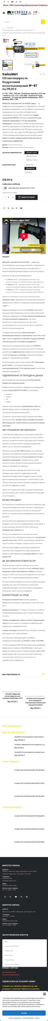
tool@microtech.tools (9, 885)
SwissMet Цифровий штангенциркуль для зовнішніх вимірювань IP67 (12, 696)
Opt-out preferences (15, 1018)
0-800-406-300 (7, 878)
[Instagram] (16, 1)
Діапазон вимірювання (12, 153)
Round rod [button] (29, 165)
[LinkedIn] (20, 1)
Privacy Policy (9, 960)
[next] (44, 74)
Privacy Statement (28, 1018)
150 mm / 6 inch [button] (31, 152)
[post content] (12, 684)
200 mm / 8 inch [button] (31, 156)
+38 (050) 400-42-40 (9, 881)
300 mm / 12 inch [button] (31, 160)
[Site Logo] (17, 12)
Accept (24, 1013)
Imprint (37, 1018)
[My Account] (29, 12)
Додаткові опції (8, 165)
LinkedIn (13, 208)
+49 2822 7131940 (8, 916)
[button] (44, 994)
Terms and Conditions (12, 964)
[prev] (40, 74)
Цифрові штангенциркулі (16, 147)
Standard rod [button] (30, 168)
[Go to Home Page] (3, 28)
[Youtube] (12, 1)
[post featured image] (7, 738)
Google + (17, 208)
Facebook (4, 208)
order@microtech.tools (9, 921)
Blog (6, 941)
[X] (8, 1)
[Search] (43, 22)
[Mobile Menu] (3, 13)
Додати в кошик (28, 197)
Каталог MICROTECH (12, 946)
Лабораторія (9, 951)
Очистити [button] (28, 172)
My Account (9, 955)
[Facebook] (4, 1)
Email (21, 208)
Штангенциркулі (29, 147)
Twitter (8, 208)
